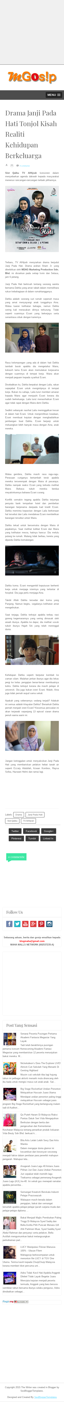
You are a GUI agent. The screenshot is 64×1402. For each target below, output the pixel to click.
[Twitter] (17, 924)
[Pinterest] (41, 924)
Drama (18, 815)
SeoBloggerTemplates (45, 1397)
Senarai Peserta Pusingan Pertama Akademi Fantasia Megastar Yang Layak (38, 1037)
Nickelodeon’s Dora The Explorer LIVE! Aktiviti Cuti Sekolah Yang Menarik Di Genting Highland (40, 1067)
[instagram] (49, 924)
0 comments (25, 165)
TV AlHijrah (28, 821)
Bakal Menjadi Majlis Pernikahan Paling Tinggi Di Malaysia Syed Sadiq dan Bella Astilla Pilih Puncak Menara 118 (40, 1221)
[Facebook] (9, 924)
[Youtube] (25, 924)
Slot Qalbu (12, 821)
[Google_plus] (33, 924)
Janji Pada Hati (35, 815)
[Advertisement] (32, 31)
